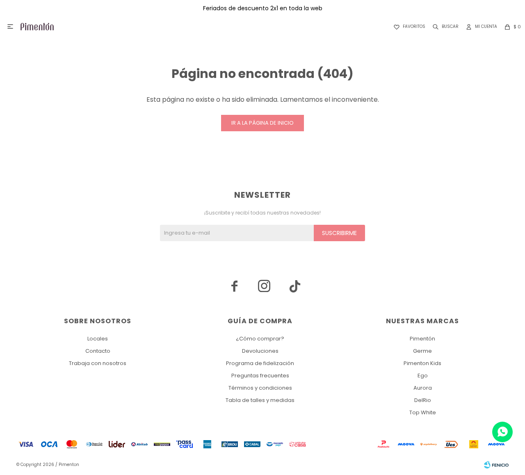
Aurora (422, 388)
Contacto (97, 351)
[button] (444, 26)
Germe (422, 351)
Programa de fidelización (260, 363)
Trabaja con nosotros (97, 363)
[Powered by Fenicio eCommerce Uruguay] (496, 465)
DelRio (422, 400)
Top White (422, 412)
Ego (423, 375)
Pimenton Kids (422, 363)
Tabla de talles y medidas (260, 400)
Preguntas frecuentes (260, 375)
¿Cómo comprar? (260, 339)
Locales (97, 339)
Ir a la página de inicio (262, 123)
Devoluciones (260, 351)
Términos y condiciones (260, 388)
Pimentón (422, 339)
